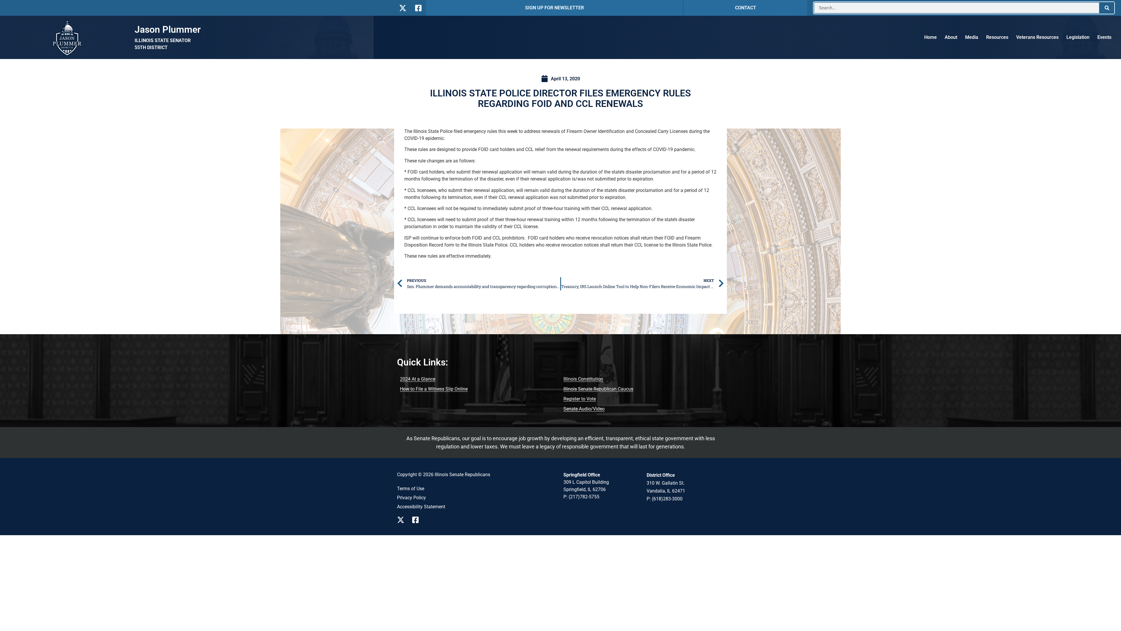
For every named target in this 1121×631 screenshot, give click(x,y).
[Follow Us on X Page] (402, 519)
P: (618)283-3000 (665, 499)
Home (930, 37)
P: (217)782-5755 (581, 497)
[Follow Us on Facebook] (417, 8)
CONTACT (745, 8)
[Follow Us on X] (402, 8)
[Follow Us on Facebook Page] (417, 519)
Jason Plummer (168, 29)
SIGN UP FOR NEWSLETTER (554, 8)
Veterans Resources (1037, 37)
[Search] (1107, 8)
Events (1104, 37)
